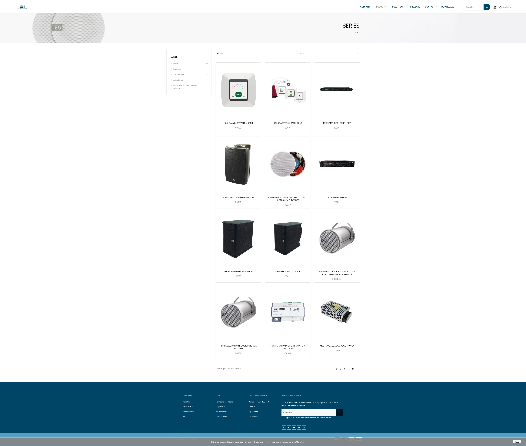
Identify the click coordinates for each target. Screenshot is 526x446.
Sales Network (188, 412)
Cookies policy (222, 416)
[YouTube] (294, 427)
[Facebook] (284, 427)
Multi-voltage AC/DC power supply (337, 346)
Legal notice (220, 407)
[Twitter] (289, 427)
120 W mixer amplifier (337, 197)
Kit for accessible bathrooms (287, 123)
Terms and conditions (224, 402)
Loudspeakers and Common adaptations (185, 86)
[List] (221, 53)
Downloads (253, 416)
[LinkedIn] (299, 427)
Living (175, 63)
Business (177, 69)
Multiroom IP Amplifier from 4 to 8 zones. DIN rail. (288, 347)
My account (253, 412)
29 (353, 369)
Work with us (188, 407)
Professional (178, 74)
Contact (252, 407)
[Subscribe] (339, 412)
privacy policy (325, 418)
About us (186, 402)
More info (300, 442)
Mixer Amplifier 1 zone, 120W (337, 123)
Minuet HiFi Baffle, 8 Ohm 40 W (238, 271)
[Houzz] (304, 427)
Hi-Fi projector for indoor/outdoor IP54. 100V (238, 347)
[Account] (495, 6)
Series (174, 56)
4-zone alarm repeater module (238, 123)
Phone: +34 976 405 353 (259, 402)
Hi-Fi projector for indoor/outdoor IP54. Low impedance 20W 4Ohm (337, 272)
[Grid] (217, 53)
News (185, 416)
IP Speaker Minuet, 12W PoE (287, 271)
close (516, 442)
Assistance (178, 80)
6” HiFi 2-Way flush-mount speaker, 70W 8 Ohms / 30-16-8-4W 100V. (287, 198)
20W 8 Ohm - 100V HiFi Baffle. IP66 (238, 197)
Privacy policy (221, 412)
